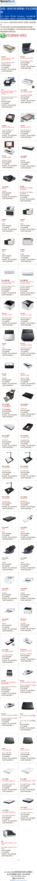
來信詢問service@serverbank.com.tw (18, 880)
